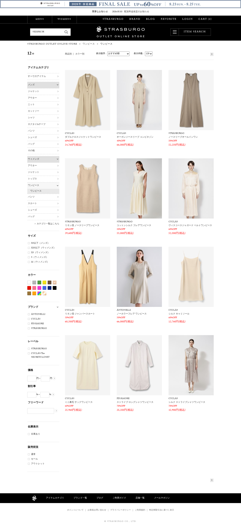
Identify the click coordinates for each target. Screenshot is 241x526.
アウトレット (38, 464)
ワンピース (33, 185)
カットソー (33, 111)
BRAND (134, 19)
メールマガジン (162, 498)
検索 (66, 32)
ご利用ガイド (119, 498)
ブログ (99, 498)
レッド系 (29, 288)
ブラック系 (54, 288)
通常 (33, 454)
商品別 (68, 54)
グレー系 (34, 283)
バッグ (31, 144)
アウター (32, 98)
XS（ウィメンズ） (40, 253)
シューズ (32, 138)
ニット (31, 105)
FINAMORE (37, 324)
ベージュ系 (54, 283)
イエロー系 (44, 283)
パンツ (31, 131)
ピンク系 (34, 288)
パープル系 (39, 288)
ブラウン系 (49, 283)
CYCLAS (35, 319)
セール (34, 459)
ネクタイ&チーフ (37, 124)
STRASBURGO (113, 19)
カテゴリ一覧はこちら (48, 224)
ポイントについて (75, 510)
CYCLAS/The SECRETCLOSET (40, 355)
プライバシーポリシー (120, 510)
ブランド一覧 (80, 498)
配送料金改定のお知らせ (136, 12)
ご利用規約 (140, 510)
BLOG (150, 19)
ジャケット (33, 91)
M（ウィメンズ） (40, 262)
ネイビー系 (49, 288)
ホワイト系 (29, 283)
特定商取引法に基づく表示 (161, 510)
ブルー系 (44, 288)
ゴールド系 (44, 293)
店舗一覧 (140, 498)
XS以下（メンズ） (40, 243)
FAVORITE (169, 19)
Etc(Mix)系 (39, 293)
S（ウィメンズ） (39, 257)
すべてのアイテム (37, 76)
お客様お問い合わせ (97, 510)
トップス (32, 179)
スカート (32, 204)
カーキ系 (29, 293)
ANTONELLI (38, 314)
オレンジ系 (34, 293)
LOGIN (187, 19)
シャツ (31, 118)
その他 (31, 151)
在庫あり (35, 434)
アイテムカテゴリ (55, 498)
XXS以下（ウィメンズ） (43, 248)
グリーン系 (39, 283)
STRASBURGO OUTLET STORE (120, 32)
